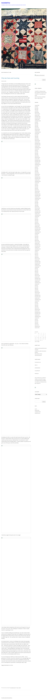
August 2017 (37, 250)
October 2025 (37, 119)
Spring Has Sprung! (38, 355)
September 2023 (38, 147)
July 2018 (36, 234)
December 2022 (37, 160)
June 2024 (36, 134)
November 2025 (37, 117)
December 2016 (37, 261)
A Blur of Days (40, 98)
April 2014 (36, 306)
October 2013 (37, 314)
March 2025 (37, 127)
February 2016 (37, 275)
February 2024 (37, 140)
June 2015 (36, 286)
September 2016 (38, 265)
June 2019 (36, 219)
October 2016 (37, 264)
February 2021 (37, 191)
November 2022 (37, 161)
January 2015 (37, 293)
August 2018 (37, 233)
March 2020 (37, 206)
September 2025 (38, 120)
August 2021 (37, 182)
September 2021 (38, 181)
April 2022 (36, 171)
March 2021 (37, 189)
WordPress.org (37, 413)
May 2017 (36, 254)
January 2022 (37, 175)
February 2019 (37, 224)
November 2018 (37, 229)
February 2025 (37, 129)
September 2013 (38, 316)
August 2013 (37, 317)
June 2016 (36, 269)
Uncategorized (12, 687)
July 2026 (36, 106)
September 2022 (38, 164)
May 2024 (36, 136)
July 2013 (36, 319)
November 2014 (37, 296)
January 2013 (37, 327)
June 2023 (36, 151)
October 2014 (37, 298)
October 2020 (37, 196)
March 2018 (37, 240)
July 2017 (36, 251)
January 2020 (37, 209)
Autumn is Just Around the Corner (41, 348)
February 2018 (37, 241)
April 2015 (36, 289)
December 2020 (37, 193)
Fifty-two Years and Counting (10, 78)
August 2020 (37, 199)
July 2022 (36, 167)
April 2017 (36, 255)
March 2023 (37, 155)
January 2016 (37, 276)
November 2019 (37, 212)
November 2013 (37, 313)
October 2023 (37, 146)
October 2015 (37, 281)
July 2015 (36, 285)
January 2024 (37, 141)
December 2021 (37, 177)
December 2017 (37, 244)
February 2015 (37, 292)
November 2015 (37, 279)
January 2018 (37, 243)
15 (38, 337)
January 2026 (37, 115)
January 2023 (37, 158)
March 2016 (37, 274)
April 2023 (36, 154)
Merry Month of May (38, 353)
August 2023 (37, 148)
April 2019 (36, 222)
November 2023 (37, 144)
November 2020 (37, 195)
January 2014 (37, 310)
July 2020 (36, 200)
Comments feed (38, 411)
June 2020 (36, 202)
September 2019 (38, 215)
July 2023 (36, 150)
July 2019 (36, 217)
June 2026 (36, 108)
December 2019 (37, 210)
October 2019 (37, 213)
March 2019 (37, 223)
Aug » (38, 341)
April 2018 (36, 238)
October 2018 (37, 230)
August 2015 (37, 284)
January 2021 (37, 192)
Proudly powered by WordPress (6, 697)
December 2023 (37, 143)
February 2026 (37, 113)
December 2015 (37, 278)
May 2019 (36, 220)
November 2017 (37, 246)
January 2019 (37, 226)
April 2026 (36, 110)
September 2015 (38, 282)
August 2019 (37, 216)
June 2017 (36, 253)
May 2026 (36, 109)
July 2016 (36, 268)
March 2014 (37, 307)
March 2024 (37, 139)
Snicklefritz (5, 3)
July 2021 (36, 184)
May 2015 (36, 288)
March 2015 (37, 291)
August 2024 (37, 133)
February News (42, 91)
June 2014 (36, 303)
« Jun (36, 341)
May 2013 (36, 322)
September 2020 (38, 198)
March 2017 (37, 257)
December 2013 (37, 312)
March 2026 (37, 112)
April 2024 (36, 137)
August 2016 (37, 267)
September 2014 (38, 299)
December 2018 (37, 227)
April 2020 (36, 205)
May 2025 (36, 124)
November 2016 (37, 262)
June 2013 (36, 320)
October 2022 (37, 162)
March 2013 (37, 324)
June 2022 (36, 168)
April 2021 (36, 188)
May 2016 (36, 271)
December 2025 (37, 116)
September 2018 (38, 231)
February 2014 (37, 309)
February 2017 (37, 258)
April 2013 (36, 323)
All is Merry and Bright (41, 96)
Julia (35, 96)
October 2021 (37, 179)
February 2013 (37, 326)
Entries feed (37, 410)
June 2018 (36, 236)
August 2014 (37, 300)
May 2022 (36, 170)
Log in (36, 408)
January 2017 (37, 260)
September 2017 (38, 248)
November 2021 (37, 178)
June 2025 (36, 123)
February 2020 (37, 208)
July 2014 (36, 302)
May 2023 (36, 153)
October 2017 (37, 247)
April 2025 (36, 126)
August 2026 (37, 105)
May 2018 (36, 237)
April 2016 (36, 272)
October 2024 (37, 130)
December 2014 (37, 295)
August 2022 (37, 165)
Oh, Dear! (36, 349)
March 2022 (37, 172)
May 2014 (36, 305)
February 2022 (37, 174)
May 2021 (36, 186)
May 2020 (36, 203)
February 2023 (37, 157)
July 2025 (36, 122)
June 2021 (36, 185)
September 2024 (38, 132)
